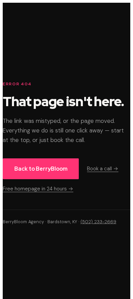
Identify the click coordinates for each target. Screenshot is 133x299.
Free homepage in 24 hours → (38, 188)
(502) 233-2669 (98, 222)
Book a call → (102, 168)
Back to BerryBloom (41, 168)
